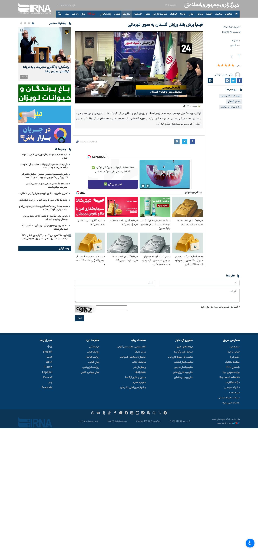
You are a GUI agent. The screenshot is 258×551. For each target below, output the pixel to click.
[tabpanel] (44, 54)
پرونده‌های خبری (184, 347)
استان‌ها (127, 14)
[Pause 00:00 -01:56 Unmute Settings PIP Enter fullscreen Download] (139, 67)
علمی (147, 14)
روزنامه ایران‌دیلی (90, 367)
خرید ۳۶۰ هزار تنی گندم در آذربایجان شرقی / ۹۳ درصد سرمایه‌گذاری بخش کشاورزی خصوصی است (44, 237)
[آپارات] (148, 413)
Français (47, 388)
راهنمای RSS (233, 367)
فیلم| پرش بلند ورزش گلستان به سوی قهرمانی (165, 24)
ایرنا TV (91, 14)
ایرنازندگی (94, 347)
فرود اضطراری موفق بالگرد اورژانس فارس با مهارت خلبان (44, 156)
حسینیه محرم (139, 382)
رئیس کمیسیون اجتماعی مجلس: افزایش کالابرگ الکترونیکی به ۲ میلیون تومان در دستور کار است (45, 176)
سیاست (219, 14)
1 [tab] (33, 23)
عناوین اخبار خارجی (183, 367)
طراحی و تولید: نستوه (225, 423)
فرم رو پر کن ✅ (113, 184)
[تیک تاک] (109, 413)
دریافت (190, 106)
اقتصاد (209, 14)
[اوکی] (103, 413)
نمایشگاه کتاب (139, 362)
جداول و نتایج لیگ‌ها (135, 377)
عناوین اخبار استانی (183, 362)
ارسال (79, 318)
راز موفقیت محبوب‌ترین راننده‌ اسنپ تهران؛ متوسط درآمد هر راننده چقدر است (44, 166)
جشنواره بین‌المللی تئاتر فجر (133, 388)
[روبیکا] (154, 413)
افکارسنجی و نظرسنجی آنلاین (131, 347)
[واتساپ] (92, 413)
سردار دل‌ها (140, 352)
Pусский (47, 377)
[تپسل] (89, 156)
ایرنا (211, 5)
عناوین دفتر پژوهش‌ (183, 372)
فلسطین (138, 14)
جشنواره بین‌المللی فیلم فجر (133, 357)
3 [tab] (25, 23)
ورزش (200, 14)
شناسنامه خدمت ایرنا (229, 377)
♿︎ (250, 543)
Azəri (49, 362)
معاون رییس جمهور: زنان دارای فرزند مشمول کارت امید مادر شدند (44, 227)
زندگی (75, 14)
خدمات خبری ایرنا (231, 403)
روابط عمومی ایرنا (231, 372)
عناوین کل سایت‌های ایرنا (180, 357)
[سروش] (126, 413)
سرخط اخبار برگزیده (183, 352)
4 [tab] (21, 23)
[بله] (143, 413)
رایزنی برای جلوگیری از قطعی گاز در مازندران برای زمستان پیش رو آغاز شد (45, 217)
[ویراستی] (120, 413)
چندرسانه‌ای (105, 14)
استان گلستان (234, 101)
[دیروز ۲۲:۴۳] (44, 45)
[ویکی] (98, 413)
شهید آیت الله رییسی (230, 96)
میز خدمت (234, 393)
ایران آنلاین (93, 362)
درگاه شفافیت (233, 382)
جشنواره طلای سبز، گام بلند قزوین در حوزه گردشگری (43, 200)
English (47, 352)
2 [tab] (29, 23)
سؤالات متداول (232, 362)
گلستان (233, 45)
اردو (50, 382)
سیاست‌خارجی (160, 14)
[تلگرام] (165, 413)
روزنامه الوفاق (92, 357)
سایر (67, 14)
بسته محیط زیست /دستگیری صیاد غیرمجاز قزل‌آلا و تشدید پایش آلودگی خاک (43, 208)
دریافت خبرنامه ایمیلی (229, 398)
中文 (49, 347)
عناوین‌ (228, 14)
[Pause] (143, 186)
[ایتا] (132, 413)
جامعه (183, 14)
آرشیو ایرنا (235, 357)
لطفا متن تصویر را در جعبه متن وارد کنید (220, 307)
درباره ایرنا (235, 347)
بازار (83, 14)
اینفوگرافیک (140, 372)
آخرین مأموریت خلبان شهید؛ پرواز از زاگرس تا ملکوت (43, 193)
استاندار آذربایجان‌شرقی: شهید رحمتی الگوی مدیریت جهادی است (47, 185)
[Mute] (148, 186)
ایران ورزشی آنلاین (90, 372)
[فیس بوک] (115, 413)
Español (47, 372)
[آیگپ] (137, 413)
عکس (117, 14)
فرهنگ (173, 14)
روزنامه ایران (93, 352)
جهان (191, 14)
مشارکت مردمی (232, 388)
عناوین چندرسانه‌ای (183, 377)
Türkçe (48, 367)
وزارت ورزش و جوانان (230, 107)
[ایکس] (159, 413)
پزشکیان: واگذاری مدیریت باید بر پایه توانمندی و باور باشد (45, 69)
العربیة (49, 357)
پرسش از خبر (140, 367)
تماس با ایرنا (233, 352)
